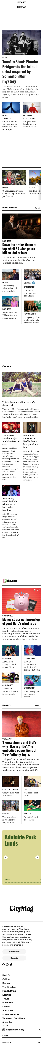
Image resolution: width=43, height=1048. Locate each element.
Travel (5, 998)
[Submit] (38, 1042)
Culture (6, 979)
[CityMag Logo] (21, 7)
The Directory (9, 987)
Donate (14, 958)
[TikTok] (11, 964)
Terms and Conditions (13, 1018)
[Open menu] (40, 7)
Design (6, 983)
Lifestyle (6, 995)
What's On (7, 1002)
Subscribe (14, 952)
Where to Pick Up (11, 1014)
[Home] (21, 2)
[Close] (39, 1029)
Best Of (6, 975)
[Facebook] (3, 964)
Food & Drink (9, 991)
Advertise (7, 1022)
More (37, 208)
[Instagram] (7, 964)
